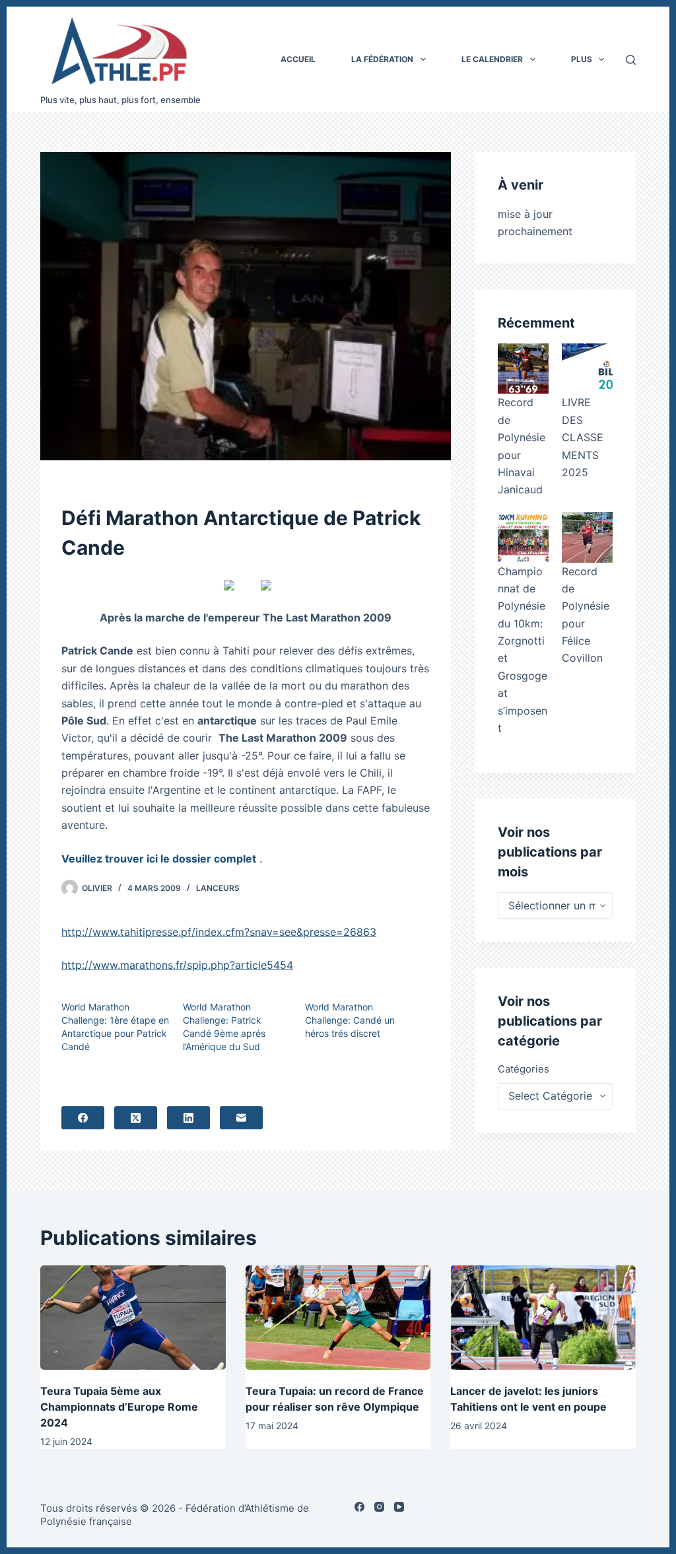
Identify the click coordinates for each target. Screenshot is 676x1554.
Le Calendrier (492, 59)
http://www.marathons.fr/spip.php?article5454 (177, 964)
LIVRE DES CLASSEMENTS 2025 (582, 437)
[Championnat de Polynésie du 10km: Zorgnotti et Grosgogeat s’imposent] (523, 537)
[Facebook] (82, 1117)
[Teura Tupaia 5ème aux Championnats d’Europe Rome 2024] (133, 1317)
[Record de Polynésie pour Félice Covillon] (587, 537)
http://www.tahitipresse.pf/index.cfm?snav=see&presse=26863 (218, 931)
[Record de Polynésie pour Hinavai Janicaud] (523, 368)
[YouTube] (399, 1507)
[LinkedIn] (188, 1117)
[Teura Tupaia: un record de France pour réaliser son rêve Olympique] (338, 1317)
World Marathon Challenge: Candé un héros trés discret (350, 1020)
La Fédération (382, 59)
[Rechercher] (631, 60)
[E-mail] (241, 1117)
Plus (581, 59)
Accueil (298, 59)
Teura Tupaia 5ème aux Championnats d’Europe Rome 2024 (119, 1406)
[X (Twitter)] (135, 1117)
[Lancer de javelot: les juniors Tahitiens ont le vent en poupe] (543, 1317)
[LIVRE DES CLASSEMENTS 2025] (587, 368)
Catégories (523, 1069)
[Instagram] (379, 1507)
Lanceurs (218, 888)
